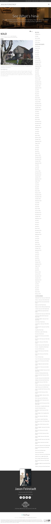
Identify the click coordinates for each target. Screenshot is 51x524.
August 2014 (37, 266)
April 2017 (37, 226)
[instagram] (29, 497)
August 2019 (37, 180)
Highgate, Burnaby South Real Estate (42, 380)
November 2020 (38, 159)
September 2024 (38, 87)
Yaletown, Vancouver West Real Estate (42, 466)
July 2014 (37, 268)
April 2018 (37, 206)
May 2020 (37, 169)
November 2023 (38, 105)
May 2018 (37, 204)
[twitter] (24, 497)
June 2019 (37, 184)
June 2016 (37, 238)
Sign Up (6, 1)
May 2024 (37, 93)
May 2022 (37, 133)
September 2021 (38, 141)
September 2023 (38, 109)
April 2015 (37, 258)
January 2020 (37, 171)
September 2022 (38, 127)
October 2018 (37, 198)
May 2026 (37, 54)
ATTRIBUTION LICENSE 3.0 (32, 517)
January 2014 (37, 273)
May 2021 (37, 149)
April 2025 (37, 73)
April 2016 (37, 242)
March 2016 (37, 244)
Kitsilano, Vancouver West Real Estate (42, 385)
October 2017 (37, 216)
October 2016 (37, 232)
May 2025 (37, 72)
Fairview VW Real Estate (39, 348)
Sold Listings (37, 42)
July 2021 (37, 145)
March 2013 (37, 291)
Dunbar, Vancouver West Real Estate (42, 344)
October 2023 (37, 107)
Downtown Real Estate (39, 333)
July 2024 (37, 89)
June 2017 (37, 222)
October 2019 (37, 176)
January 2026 (37, 60)
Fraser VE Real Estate (39, 356)
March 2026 (37, 58)
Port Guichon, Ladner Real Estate (41, 419)
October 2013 (37, 277)
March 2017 (37, 228)
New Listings (37, 38)
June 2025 (37, 70)
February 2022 (38, 137)
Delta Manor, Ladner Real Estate (41, 331)
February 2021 (38, 155)
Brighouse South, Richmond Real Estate (42, 306)
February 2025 (38, 77)
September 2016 (38, 234)
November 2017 (38, 214)
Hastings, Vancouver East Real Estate (42, 378)
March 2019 (37, 190)
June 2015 (37, 254)
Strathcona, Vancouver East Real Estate (42, 445)
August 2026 (37, 48)
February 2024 (38, 99)
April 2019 (37, 188)
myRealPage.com (25, 515)
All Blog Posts (37, 34)
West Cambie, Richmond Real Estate (42, 458)
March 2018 (37, 208)
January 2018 (37, 210)
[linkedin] (27, 497)
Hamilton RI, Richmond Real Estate (41, 373)
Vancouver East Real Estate (40, 450)
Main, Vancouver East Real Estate (41, 398)
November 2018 (38, 196)
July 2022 (37, 129)
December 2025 (38, 62)
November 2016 (38, 230)
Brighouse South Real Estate (40, 304)
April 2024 (37, 95)
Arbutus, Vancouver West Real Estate (42, 299)
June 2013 (37, 285)
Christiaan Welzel (22, 517)
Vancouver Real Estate (39, 452)
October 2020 (37, 161)
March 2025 (37, 75)
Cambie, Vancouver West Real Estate (10, 37)
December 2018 (38, 194)
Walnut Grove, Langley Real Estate (41, 456)
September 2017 (38, 218)
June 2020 (37, 167)
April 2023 (37, 117)
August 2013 (37, 281)
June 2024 (37, 91)
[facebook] (21, 497)
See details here (4, 69)
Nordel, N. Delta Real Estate (40, 408)
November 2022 (38, 123)
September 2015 (38, 250)
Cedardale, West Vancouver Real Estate (42, 313)
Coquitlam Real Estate (39, 329)
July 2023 (37, 111)
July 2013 (37, 283)
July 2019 (37, 182)
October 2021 (37, 139)
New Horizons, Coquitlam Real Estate (42, 406)
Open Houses (37, 40)
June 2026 (37, 52)
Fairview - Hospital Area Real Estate (42, 346)
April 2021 (37, 151)
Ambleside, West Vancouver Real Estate (42, 297)
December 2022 (38, 121)
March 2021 (37, 153)
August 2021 (37, 143)
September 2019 (38, 178)
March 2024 (37, 97)
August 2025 (37, 68)
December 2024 (38, 81)
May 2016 (37, 240)
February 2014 (38, 271)
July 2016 (37, 236)
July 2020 (37, 165)
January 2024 (37, 101)
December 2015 (38, 246)
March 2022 (37, 135)
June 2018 (37, 202)
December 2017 (38, 212)
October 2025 (37, 64)
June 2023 (37, 113)
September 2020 (38, 163)
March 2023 (37, 119)
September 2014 (38, 264)
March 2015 (37, 260)
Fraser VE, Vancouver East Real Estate (42, 358)
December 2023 (38, 103)
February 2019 (38, 192)
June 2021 (37, 147)
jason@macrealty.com (28, 494)
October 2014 (37, 262)
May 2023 (37, 115)
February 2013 (38, 293)
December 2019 (38, 172)
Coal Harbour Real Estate (40, 321)
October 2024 (37, 85)
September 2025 (38, 66)
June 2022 (37, 131)
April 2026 (37, 56)
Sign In (2, 1)
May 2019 (37, 186)
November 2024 (38, 83)
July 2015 (37, 252)
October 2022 (37, 125)
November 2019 (38, 174)
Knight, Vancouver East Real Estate (41, 387)
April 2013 (37, 289)
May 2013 (37, 287)
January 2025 (37, 79)
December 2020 (38, 157)
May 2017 (37, 224)
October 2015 (37, 248)
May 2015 (37, 256)
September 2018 (38, 200)
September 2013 (38, 279)
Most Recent (37, 46)
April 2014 (37, 270)
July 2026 (37, 50)
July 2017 (37, 220)
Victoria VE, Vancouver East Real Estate (42, 454)
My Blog (36, 36)
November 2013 (38, 275)
